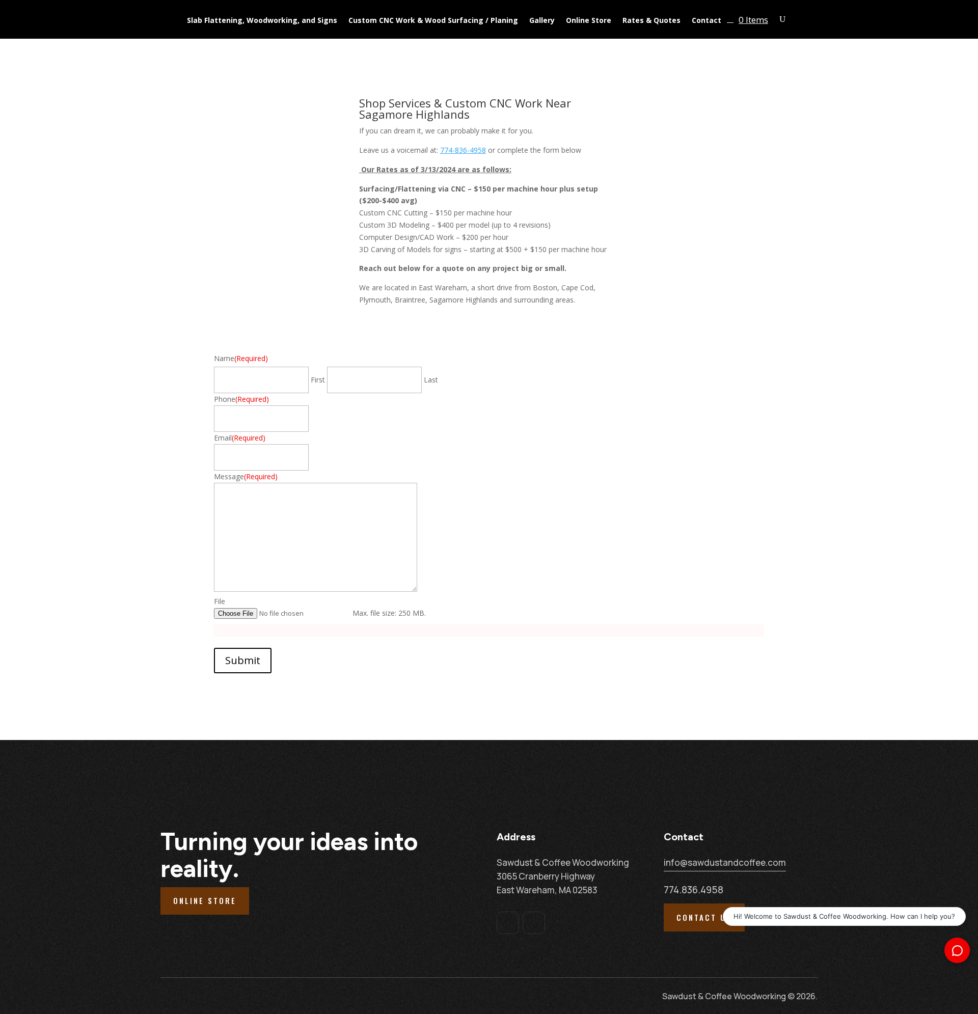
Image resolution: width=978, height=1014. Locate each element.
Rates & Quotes (651, 21)
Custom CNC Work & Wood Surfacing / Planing (433, 21)
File (219, 601)
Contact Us (704, 917)
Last (431, 380)
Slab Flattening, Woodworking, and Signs (262, 21)
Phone (241, 399)
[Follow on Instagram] (534, 923)
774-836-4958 (463, 150)
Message (246, 476)
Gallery (542, 21)
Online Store (588, 21)
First (318, 380)
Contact (706, 21)
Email (239, 438)
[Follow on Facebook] (508, 923)
